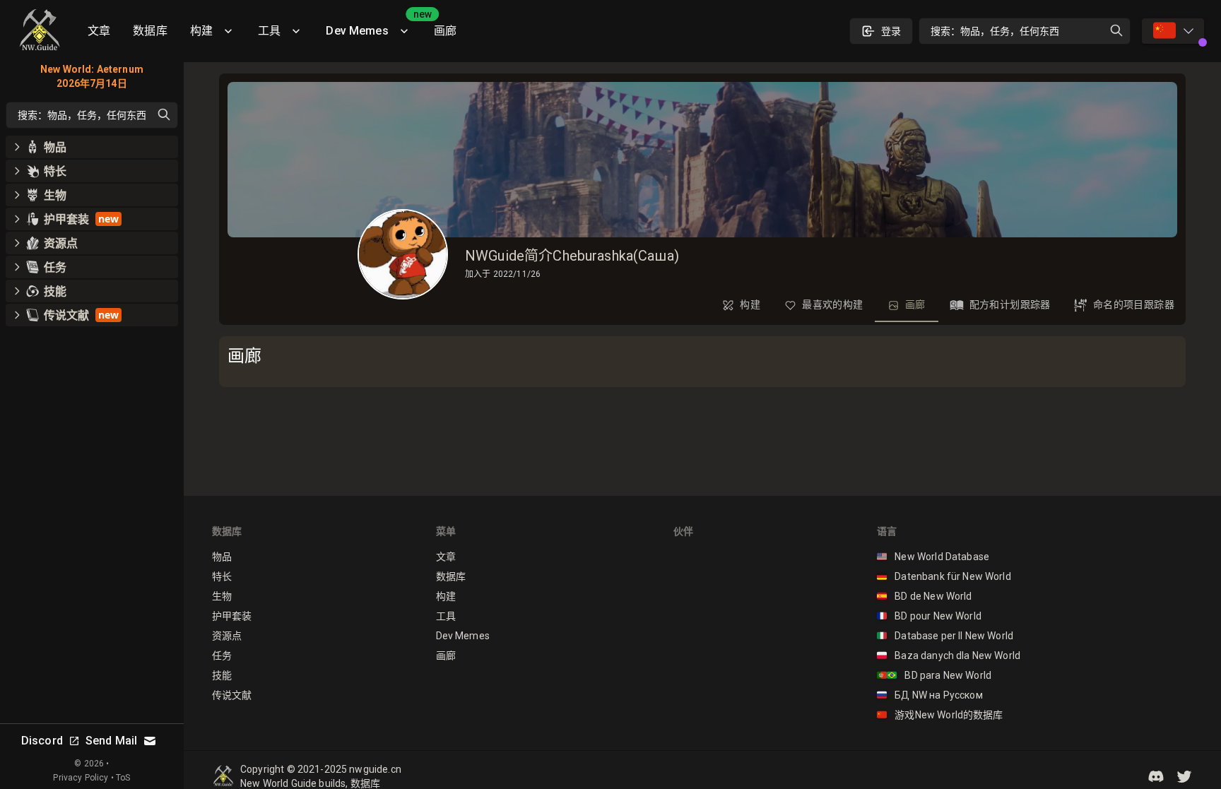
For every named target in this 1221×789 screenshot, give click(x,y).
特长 (222, 576)
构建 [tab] (750, 304)
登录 (891, 31)
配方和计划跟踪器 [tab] (1010, 304)
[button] (1156, 776)
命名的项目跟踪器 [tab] (1133, 304)
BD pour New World (929, 616)
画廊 (445, 30)
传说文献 (232, 695)
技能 (222, 675)
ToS (123, 778)
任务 (222, 655)
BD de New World (924, 596)
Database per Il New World (945, 635)
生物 (222, 596)
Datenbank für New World (944, 576)
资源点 (227, 635)
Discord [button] (42, 740)
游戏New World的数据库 (940, 714)
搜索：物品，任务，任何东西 (995, 31)
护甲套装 (232, 616)
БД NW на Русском (930, 695)
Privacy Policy (80, 778)
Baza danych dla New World (948, 655)
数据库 (150, 30)
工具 (269, 30)
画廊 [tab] (915, 304)
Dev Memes (374, 25)
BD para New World (934, 675)
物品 (222, 556)
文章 (99, 30)
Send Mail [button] (111, 740)
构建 (201, 30)
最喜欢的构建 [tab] (832, 304)
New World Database (933, 556)
